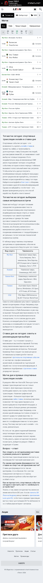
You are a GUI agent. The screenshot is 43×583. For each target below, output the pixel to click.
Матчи (16, 556)
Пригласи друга (10, 534)
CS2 (9, 295)
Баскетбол (6, 74)
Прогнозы (19, 551)
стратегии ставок (30, 368)
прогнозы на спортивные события (25, 357)
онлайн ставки (27, 146)
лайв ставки (18, 399)
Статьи (33, 551)
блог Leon (25, 182)
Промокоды (24, 556)
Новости (11, 551)
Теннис (4, 118)
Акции (27, 551)
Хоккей (4, 87)
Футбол (5, 38)
